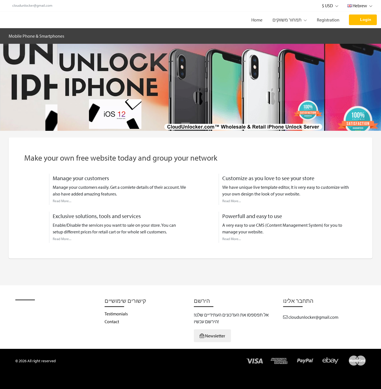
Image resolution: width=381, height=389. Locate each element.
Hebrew (360, 5)
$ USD (328, 5)
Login (365, 19)
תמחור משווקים (287, 20)
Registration (328, 20)
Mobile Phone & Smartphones (36, 36)
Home (256, 20)
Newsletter (214, 336)
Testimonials (116, 313)
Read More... (62, 201)
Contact (112, 321)
